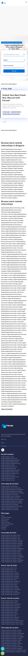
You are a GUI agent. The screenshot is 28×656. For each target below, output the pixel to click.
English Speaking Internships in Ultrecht (11, 561)
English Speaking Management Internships (12, 493)
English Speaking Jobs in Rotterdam (10, 593)
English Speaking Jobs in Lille (8, 569)
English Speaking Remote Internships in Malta (13, 387)
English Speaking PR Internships (9, 504)
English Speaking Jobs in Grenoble (10, 574)
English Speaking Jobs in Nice (9, 579)
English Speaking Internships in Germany (12, 635)
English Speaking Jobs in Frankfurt (10, 588)
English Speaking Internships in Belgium (11, 648)
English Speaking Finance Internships (11, 488)
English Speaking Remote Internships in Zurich (13, 383)
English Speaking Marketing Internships (11, 491)
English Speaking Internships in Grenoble (11, 542)
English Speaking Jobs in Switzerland (10, 607)
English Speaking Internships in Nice (10, 547)
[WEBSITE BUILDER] (2, 653)
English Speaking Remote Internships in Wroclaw (13, 380)
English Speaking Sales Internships (10, 498)
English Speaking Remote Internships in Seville (13, 378)
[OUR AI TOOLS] (2, 649)
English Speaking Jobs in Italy (9, 615)
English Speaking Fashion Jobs (9, 466)
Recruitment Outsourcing (11, 114)
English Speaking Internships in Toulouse (11, 540)
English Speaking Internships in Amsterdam (12, 556)
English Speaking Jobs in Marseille (10, 576)
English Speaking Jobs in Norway (9, 614)
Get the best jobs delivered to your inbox (16, 446)
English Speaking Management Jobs (10, 463)
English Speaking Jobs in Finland (9, 610)
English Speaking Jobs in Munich (9, 586)
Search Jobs (4, 520)
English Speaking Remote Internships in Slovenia (14, 389)
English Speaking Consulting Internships (11, 503)
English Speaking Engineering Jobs (10, 460)
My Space (3, 527)
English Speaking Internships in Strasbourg (12, 548)
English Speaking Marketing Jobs (9, 462)
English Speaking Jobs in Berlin (9, 584)
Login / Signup (5, 525)
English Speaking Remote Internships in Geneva (13, 385)
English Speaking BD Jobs (8, 478)
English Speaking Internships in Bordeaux (12, 545)
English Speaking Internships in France (11, 632)
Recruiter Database (6, 517)
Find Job (14, 71)
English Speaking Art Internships (9, 509)
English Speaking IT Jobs (7, 457)
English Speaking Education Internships (11, 501)
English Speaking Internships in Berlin (11, 552)
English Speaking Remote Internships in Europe (13, 650)
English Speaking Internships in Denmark (12, 646)
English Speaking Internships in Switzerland (12, 637)
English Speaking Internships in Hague (11, 558)
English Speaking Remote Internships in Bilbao (13, 376)
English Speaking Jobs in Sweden (10, 609)
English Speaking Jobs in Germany (10, 605)
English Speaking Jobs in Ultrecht (10, 594)
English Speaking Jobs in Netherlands (11, 604)
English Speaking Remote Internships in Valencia (14, 326)
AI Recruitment (16, 112)
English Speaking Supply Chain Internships (12, 499)
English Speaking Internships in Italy (10, 645)
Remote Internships (6, 84)
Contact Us (6, 442)
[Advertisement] (14, 21)
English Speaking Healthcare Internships (11, 506)
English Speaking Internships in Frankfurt (11, 555)
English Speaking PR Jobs (8, 475)
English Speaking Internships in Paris (10, 535)
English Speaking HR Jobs (8, 465)
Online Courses (5, 519)
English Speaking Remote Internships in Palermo (13, 330)
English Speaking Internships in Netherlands (12, 633)
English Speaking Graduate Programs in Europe (13, 651)
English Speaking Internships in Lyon (10, 538)
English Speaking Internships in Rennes (11, 550)
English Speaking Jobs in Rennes (9, 583)
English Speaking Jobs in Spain (9, 612)
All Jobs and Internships (7, 524)
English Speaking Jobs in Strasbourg (10, 581)
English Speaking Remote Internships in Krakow (13, 324)
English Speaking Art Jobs (8, 480)
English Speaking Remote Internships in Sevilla (13, 328)
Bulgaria (14, 84)
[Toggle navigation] (26, 2)
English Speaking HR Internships (9, 494)
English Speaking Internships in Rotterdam (12, 560)
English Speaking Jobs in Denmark (10, 617)
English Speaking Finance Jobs (9, 458)
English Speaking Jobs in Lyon (9, 571)
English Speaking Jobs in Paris (9, 568)
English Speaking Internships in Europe (11, 630)
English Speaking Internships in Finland (11, 640)
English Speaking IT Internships (9, 486)
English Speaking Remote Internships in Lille (12, 208)
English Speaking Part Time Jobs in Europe (12, 620)
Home (2, 515)
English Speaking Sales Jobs (8, 468)
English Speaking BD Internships (9, 508)
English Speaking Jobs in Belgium (10, 619)
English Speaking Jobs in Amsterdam (11, 589)
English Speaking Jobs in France (9, 602)
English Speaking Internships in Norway (11, 643)
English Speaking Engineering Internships (12, 489)
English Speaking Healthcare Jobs (10, 476)
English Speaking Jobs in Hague (9, 591)
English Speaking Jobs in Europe (9, 600)
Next (4, 122)
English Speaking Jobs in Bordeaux (10, 578)
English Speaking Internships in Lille (10, 537)
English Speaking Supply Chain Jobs (10, 470)
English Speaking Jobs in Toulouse (10, 573)
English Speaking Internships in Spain (11, 642)
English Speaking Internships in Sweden (11, 638)
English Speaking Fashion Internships (11, 496)
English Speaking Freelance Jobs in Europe (12, 624)
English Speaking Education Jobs (9, 471)
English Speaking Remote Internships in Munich (13, 250)
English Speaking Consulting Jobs (10, 473)
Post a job (6, 112)
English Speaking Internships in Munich (11, 553)
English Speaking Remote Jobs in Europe (12, 622)
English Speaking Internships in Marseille (11, 543)
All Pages (3, 529)
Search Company (5, 522)
